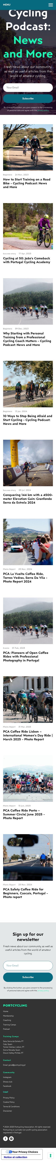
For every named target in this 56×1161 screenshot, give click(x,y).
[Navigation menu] (51, 5)
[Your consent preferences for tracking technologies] (51, 1156)
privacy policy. (43, 517)
